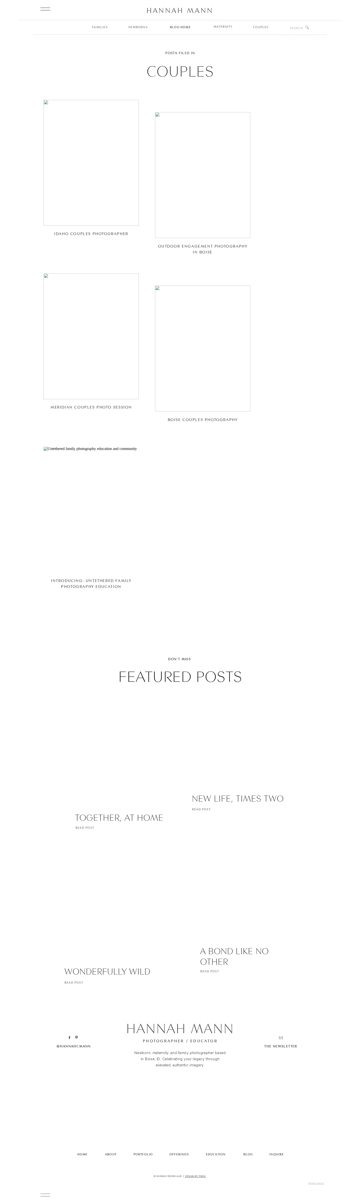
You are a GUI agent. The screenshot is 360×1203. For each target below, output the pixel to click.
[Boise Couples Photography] (202, 348)
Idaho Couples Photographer (91, 233)
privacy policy (316, 1183)
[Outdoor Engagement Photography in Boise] (202, 175)
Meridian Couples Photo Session (91, 407)
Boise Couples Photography (203, 419)
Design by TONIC (195, 1176)
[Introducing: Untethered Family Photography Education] (91, 510)
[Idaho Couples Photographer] (91, 163)
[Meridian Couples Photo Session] (91, 336)
